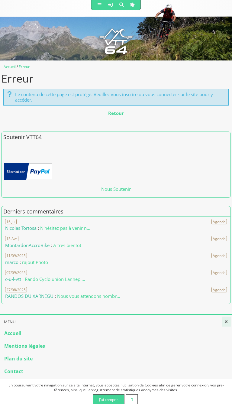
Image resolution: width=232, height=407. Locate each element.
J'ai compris (108, 399)
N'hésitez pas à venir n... (65, 228)
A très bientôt (67, 245)
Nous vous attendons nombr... (88, 296)
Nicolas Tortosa (21, 228)
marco (11, 262)
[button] (99, 5)
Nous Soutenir (116, 189)
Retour (116, 113)
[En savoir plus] (132, 399)
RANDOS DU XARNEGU (30, 296)
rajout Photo (35, 262)
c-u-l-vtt (13, 279)
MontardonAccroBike (27, 245)
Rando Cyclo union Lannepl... (55, 279)
